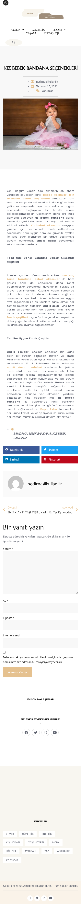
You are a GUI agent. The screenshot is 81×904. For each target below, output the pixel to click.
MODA (15, 30)
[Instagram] (5, 2)
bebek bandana (40, 433)
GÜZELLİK (38, 30)
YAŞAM (31, 33)
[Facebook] (26, 732)
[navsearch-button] (13, 42)
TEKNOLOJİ (51, 33)
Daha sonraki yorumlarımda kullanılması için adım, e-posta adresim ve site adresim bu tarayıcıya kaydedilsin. (38, 660)
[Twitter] (36, 732)
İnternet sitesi (11, 635)
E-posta (8, 618)
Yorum (8, 548)
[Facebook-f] (30, 898)
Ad (5, 600)
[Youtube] (55, 732)
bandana (20, 433)
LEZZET (58, 30)
